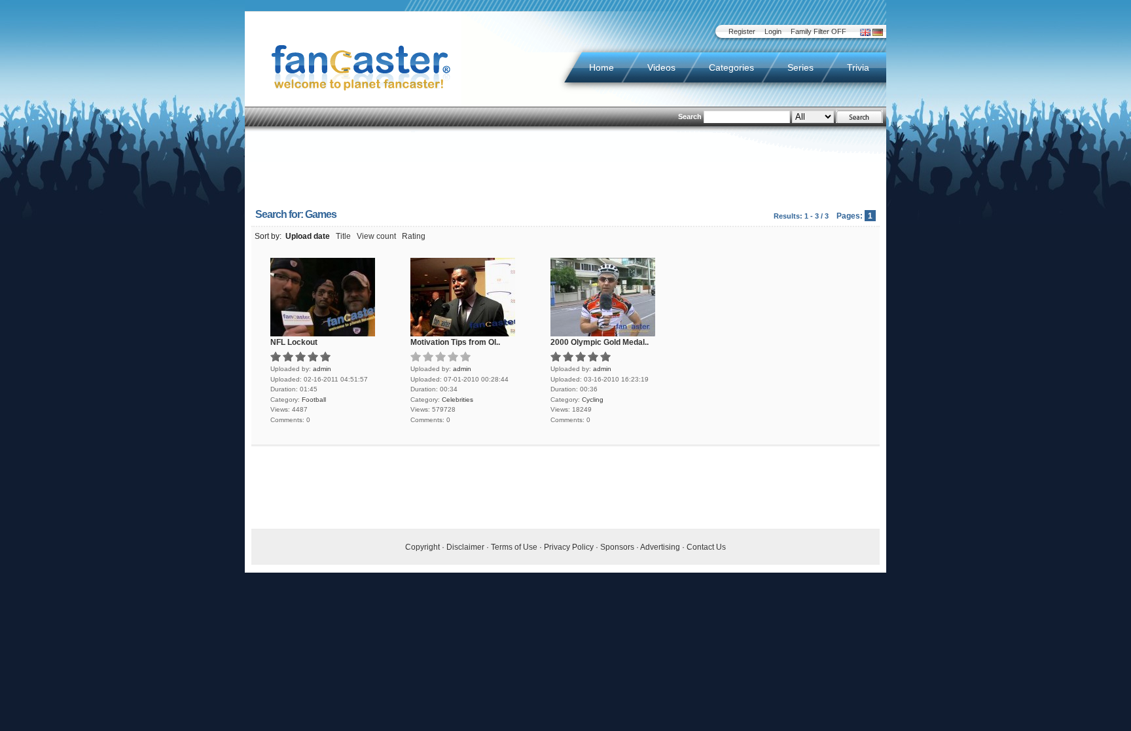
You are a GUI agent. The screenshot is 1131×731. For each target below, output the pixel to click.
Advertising (660, 547)
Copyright (422, 547)
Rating (413, 236)
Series (800, 67)
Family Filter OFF (818, 31)
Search (690, 116)
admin (322, 368)
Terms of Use (514, 547)
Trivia (858, 67)
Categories (731, 67)
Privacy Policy (569, 547)
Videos (661, 67)
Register (741, 31)
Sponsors (617, 547)
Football (314, 399)
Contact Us (706, 547)
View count (376, 236)
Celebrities (457, 399)
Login (772, 31)
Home (601, 67)
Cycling (592, 399)
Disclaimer (465, 547)
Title (343, 236)
